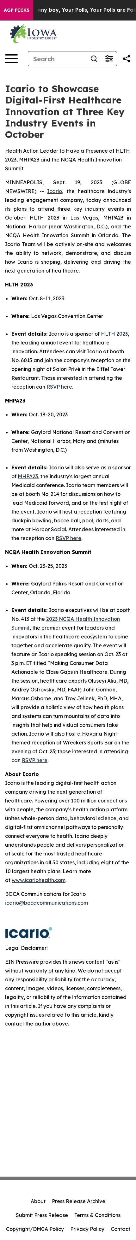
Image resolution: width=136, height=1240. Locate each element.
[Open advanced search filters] (109, 58)
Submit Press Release (42, 1215)
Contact (120, 1229)
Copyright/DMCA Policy (35, 1229)
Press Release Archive (78, 1201)
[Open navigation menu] (11, 58)
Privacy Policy (87, 1229)
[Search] (94, 58)
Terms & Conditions (97, 1215)
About (38, 1201)
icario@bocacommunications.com (46, 903)
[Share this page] (126, 58)
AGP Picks (16, 10)
